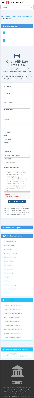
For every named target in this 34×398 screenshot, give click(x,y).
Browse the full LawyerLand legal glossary (15, 356)
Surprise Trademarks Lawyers (12, 333)
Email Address (8, 103)
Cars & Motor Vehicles (10, 253)
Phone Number (8, 109)
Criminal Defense (9, 265)
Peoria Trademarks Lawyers (12, 321)
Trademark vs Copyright (10, 354)
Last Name (7, 93)
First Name (7, 86)
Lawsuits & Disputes (10, 289)
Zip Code (6, 142)
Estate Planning (8, 273)
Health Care (7, 281)
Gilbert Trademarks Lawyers (12, 309)
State (5, 135)
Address (6, 119)
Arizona (7, 16)
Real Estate (7, 293)
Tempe (14, 16)
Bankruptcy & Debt (9, 245)
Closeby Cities (8, 300)
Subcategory (7, 158)
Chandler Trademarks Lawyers (13, 305)
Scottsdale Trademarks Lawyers (13, 329)
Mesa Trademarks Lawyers (12, 317)
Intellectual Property (24, 16)
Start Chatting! (17, 202)
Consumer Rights (9, 261)
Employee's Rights (9, 269)
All (2, 16)
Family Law (7, 277)
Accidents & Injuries (10, 241)
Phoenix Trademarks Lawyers (12, 325)
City (5, 128)
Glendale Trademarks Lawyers (13, 313)
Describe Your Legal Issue (11, 167)
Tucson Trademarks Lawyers (12, 337)
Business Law (8, 249)
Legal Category (8, 151)
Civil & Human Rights (10, 257)
